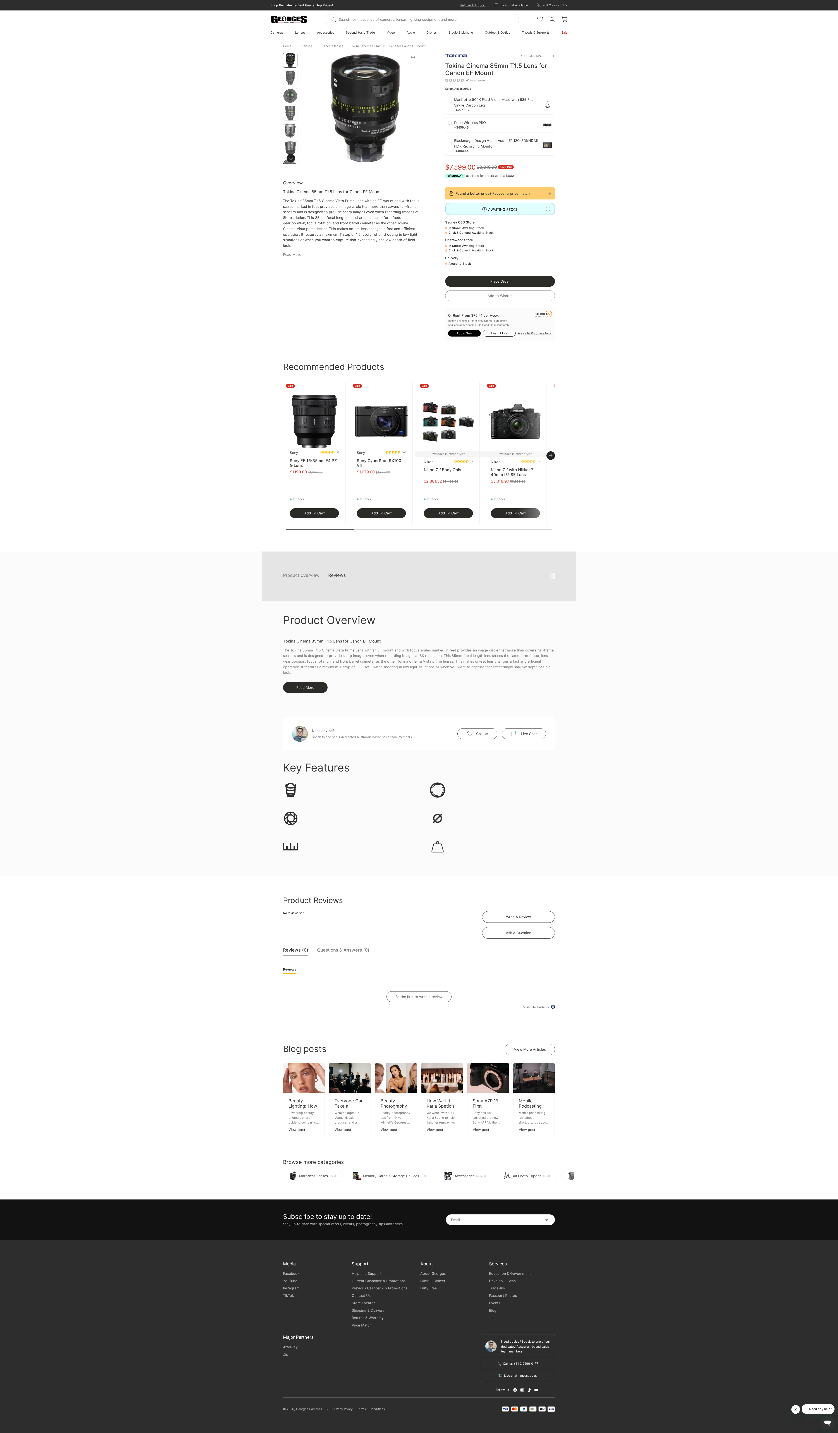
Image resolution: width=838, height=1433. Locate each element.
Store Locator (363, 1303)
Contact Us (361, 1295)
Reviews (337, 575)
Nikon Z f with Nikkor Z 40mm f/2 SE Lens (512, 472)
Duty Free (428, 1288)
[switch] (291, 158)
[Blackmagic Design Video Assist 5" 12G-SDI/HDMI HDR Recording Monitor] (547, 145)
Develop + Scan (502, 1281)
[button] (289, 19)
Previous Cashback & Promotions (379, 1288)
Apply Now (464, 333)
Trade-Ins (497, 1288)
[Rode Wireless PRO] (547, 125)
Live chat (529, 734)
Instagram (291, 1288)
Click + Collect (432, 1281)
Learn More (499, 333)
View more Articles (530, 1049)
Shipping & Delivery (368, 1310)
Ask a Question (518, 933)
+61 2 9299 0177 (555, 5)
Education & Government (510, 1273)
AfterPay (290, 1347)
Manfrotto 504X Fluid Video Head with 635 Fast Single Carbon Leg (494, 102)
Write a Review (518, 917)
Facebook (291, 1273)
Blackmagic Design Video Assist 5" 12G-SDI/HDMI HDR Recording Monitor (496, 143)
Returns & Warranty (368, 1318)
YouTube (290, 1281)
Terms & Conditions (371, 1409)
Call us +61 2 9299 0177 (520, 1363)
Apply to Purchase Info (534, 333)
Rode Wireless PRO (470, 122)
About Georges (433, 1273)
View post (296, 1129)
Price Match (362, 1325)
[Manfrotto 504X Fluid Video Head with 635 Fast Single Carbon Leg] (547, 104)
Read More (292, 254)
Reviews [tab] (289, 969)
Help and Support (472, 5)
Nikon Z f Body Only (442, 469)
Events (494, 1303)
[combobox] (422, 19)
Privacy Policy (342, 1409)
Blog (492, 1310)
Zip (285, 1354)
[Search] (335, 19)
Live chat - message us (520, 1375)
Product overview (301, 575)
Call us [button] (482, 734)
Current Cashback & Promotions (378, 1281)
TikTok (288, 1295)
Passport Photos (503, 1295)
